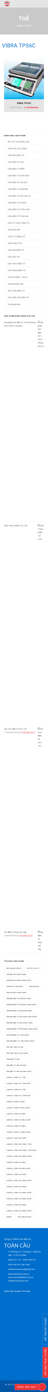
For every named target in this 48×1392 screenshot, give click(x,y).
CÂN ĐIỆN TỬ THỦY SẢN (18, 209)
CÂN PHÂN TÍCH (15, 243)
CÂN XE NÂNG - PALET (18, 277)
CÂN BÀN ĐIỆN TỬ (16, 155)
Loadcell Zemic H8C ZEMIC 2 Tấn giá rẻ (21, 1150)
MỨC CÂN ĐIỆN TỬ (16, 290)
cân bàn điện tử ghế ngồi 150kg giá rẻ (21, 1005)
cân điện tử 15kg (13, 1059)
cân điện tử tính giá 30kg (16, 1065)
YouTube (28, 1297)
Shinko (9, 1217)
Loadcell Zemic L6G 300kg (16, 1187)
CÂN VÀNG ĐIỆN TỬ (16, 270)
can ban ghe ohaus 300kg (16, 974)
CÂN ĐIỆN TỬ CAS (16, 162)
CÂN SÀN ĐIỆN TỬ (16, 250)
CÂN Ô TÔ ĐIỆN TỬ (16, 236)
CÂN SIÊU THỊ (14, 257)
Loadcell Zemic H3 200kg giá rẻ (18, 1132)
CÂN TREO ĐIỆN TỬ (16, 263)
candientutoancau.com (18, 1280)
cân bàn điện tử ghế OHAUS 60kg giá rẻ (21, 1017)
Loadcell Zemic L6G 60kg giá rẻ (18, 1168)
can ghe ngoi (34, 986)
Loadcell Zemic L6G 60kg (16, 1162)
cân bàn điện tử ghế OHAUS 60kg (19, 1011)
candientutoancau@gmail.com (21, 1269)
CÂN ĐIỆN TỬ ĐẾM (16, 169)
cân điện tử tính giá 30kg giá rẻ (18, 1071)
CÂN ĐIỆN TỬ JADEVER (18, 189)
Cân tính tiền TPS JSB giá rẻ (17, 1053)
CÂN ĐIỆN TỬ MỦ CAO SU (19, 196)
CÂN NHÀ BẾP (14, 229)
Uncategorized (14, 304)
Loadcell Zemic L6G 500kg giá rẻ (18, 1199)
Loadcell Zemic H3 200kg (16, 1126)
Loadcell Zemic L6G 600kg (16, 1205)
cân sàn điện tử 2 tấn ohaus (17, 1035)
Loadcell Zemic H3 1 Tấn (15, 1077)
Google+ (21, 1297)
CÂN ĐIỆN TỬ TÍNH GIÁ (18, 216)
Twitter (14, 1297)
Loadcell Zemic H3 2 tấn (15, 1090)
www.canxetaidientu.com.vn (20, 1277)
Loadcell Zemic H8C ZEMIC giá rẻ (19, 1156)
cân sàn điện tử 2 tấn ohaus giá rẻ (20, 1041)
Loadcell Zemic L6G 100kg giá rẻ (18, 1180)
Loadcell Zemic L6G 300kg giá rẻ (18, 1193)
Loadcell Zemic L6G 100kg (16, 1174)
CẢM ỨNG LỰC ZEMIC (17, 148)
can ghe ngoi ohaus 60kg (16, 992)
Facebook (6, 1297)
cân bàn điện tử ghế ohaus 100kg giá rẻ (22, 1029)
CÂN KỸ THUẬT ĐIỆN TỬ (18, 223)
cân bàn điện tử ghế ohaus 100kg (19, 1023)
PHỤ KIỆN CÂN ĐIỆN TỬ (18, 297)
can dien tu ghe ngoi (14, 986)
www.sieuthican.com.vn (18, 1274)
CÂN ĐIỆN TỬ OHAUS (17, 202)
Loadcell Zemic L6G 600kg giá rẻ (18, 1211)
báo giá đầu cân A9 (13, 968)
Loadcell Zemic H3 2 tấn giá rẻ (18, 1096)
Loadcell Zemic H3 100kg (16, 1114)
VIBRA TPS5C (24, 103)
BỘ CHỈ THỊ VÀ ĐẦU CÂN (18, 141)
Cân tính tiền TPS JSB (14, 1047)
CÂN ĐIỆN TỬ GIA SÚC (17, 182)
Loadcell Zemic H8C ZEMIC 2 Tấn (18, 1144)
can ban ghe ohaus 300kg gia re (18, 980)
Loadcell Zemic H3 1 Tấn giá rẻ (18, 1083)
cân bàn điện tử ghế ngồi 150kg (18, 998)
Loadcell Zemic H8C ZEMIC (16, 1138)
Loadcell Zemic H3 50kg (15, 1102)
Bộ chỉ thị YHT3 (33, 968)
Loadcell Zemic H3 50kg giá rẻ (18, 1108)
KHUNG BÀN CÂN (15, 284)
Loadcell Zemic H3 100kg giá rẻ (18, 1120)
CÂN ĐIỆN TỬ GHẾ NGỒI (18, 175)
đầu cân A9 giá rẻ (24, 1217)
